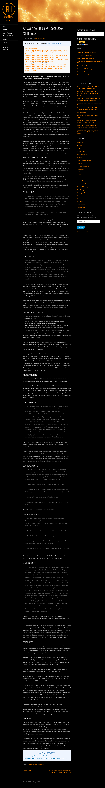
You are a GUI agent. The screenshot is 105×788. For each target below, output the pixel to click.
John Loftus (80, 169)
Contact (4, 39)
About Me (5, 29)
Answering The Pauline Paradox (86, 52)
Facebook (6, 47)
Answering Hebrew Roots (53, 43)
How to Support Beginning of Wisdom (8, 34)
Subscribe (81, 227)
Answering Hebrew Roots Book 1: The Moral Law (39, 61)
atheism (79, 145)
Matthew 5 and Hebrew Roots (85, 58)
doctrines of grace (82, 154)
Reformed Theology (82, 187)
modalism (80, 175)
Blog (3, 26)
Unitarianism (81, 207)
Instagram (6, 49)
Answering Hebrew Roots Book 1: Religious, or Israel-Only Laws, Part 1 (45, 64)
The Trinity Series (82, 72)
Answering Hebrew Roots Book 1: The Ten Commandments (42, 57)
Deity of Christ (81, 151)
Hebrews (79, 163)
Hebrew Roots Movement (38, 764)
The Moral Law (81, 112)
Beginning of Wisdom (9, 19)
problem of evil (81, 184)
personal (79, 178)
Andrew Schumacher (40, 38)
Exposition (80, 157)
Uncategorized (81, 204)
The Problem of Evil (82, 66)
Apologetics (30, 764)
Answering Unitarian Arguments (86, 69)
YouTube (4, 42)
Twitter (5, 46)
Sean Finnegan (81, 190)
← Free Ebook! (27, 770)
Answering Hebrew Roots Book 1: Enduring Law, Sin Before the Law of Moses (87, 93)
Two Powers (80, 201)
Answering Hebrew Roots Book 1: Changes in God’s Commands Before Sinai (47, 55)
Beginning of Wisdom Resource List (85, 231)
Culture (79, 148)
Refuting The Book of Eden (84, 55)
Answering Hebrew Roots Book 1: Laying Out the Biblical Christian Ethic (46, 50)
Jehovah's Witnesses (83, 166)
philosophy (80, 181)
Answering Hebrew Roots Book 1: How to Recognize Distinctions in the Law (47, 59)
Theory (79, 196)
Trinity (79, 199)
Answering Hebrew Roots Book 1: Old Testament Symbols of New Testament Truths (88, 131)
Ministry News (81, 172)
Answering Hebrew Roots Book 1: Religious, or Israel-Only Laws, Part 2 (45, 66)
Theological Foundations (84, 193)
